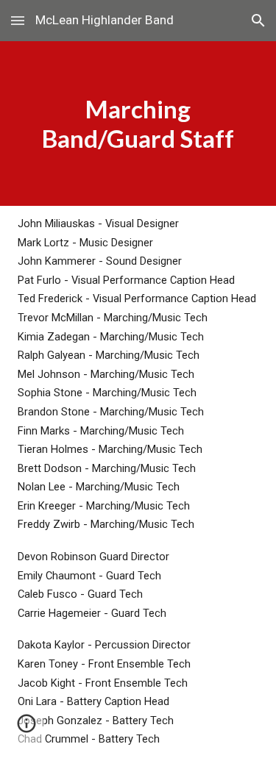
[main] (138, 123)
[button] (17, 20)
